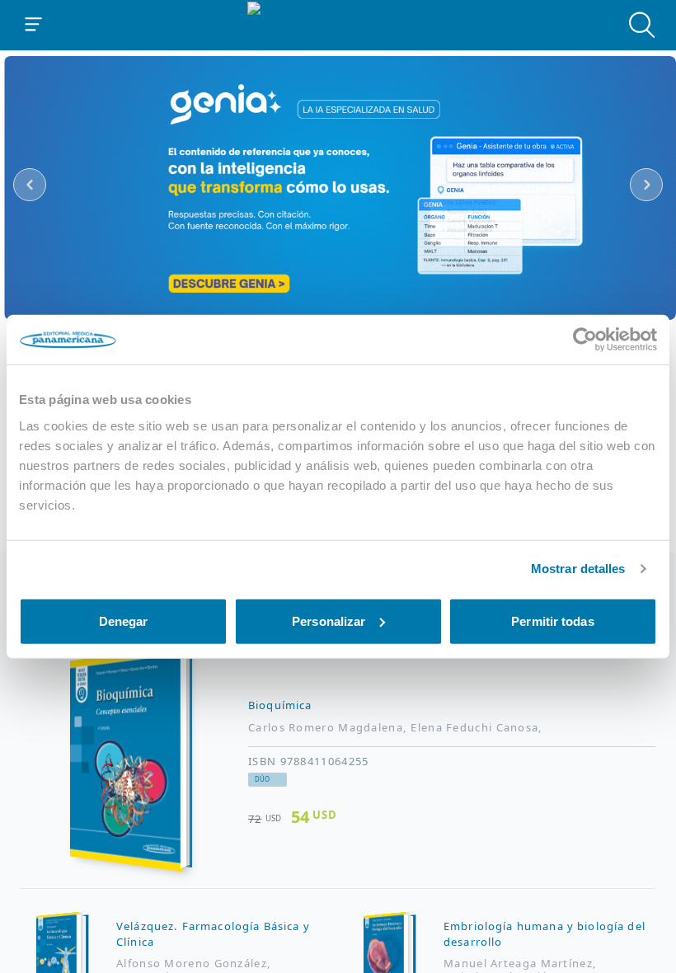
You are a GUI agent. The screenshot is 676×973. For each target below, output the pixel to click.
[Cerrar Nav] (34, 25)
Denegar (123, 620)
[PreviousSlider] (29, 184)
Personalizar (328, 620)
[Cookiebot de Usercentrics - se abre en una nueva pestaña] (585, 339)
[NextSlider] (646, 184)
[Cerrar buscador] (642, 25)
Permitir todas (552, 620)
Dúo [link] (262, 779)
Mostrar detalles (578, 569)
